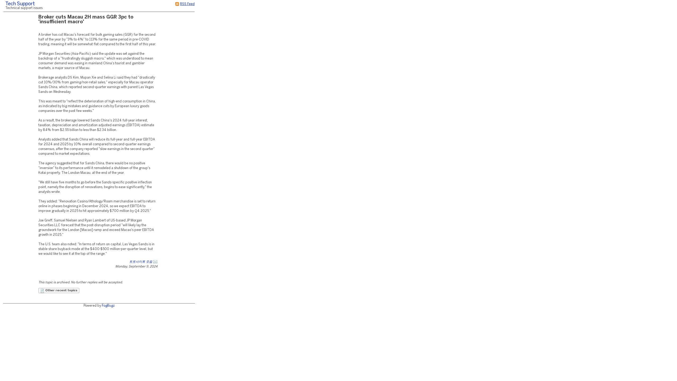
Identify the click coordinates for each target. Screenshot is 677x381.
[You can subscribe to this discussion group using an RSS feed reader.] (177, 4)
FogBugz (108, 305)
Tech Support (20, 4)
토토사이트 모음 (140, 261)
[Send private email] (155, 261)
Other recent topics (60, 290)
